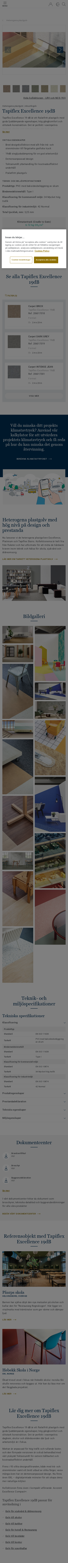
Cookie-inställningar (21, 260)
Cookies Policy (42, 251)
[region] (34, 248)
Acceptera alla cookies (46, 260)
